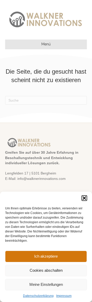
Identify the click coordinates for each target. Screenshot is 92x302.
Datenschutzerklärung (38, 296)
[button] (84, 198)
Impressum (64, 296)
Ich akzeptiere (46, 256)
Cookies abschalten (46, 270)
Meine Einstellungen (46, 284)
